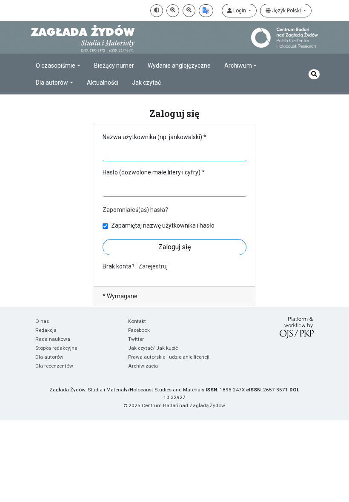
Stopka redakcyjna (56, 348)
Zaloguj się (174, 247)
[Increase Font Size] (172, 10)
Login (239, 11)
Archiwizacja (143, 366)
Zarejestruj (153, 266)
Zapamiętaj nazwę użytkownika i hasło (163, 225)
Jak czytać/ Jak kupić (153, 348)
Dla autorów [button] (52, 82)
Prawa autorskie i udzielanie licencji (168, 357)
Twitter (136, 339)
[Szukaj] (314, 74)
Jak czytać (146, 82)
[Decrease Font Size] (189, 10)
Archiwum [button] (238, 65)
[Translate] (206, 10)
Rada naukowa (52, 339)
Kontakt (137, 321)
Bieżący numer (114, 65)
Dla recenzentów (54, 366)
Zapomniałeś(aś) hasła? (135, 209)
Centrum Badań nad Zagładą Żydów (183, 405)
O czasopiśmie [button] (55, 65)
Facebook (139, 330)
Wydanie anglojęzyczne (179, 65)
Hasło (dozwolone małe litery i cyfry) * (154, 172)
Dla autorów (49, 357)
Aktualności (102, 82)
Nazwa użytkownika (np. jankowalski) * (154, 137)
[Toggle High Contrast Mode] (156, 10)
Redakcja (46, 330)
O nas (42, 321)
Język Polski (286, 11)
